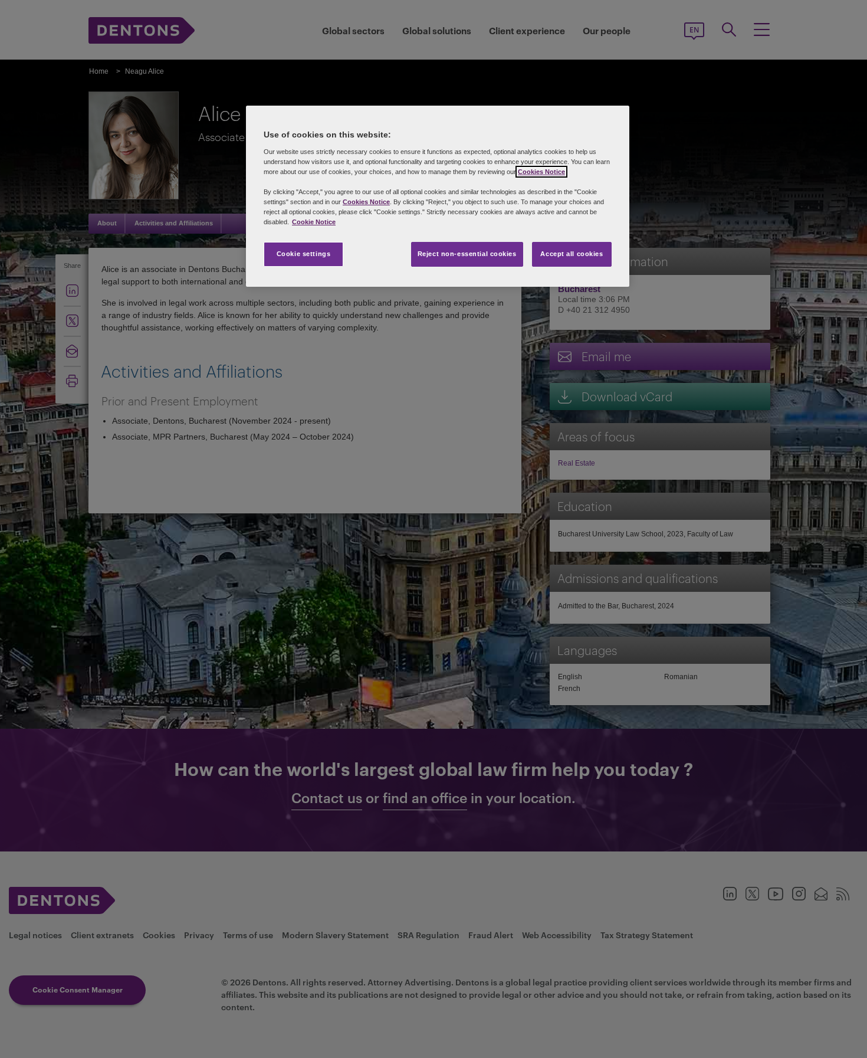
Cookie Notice (314, 221)
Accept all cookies (571, 253)
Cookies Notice (541, 171)
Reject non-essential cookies (467, 253)
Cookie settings (304, 253)
